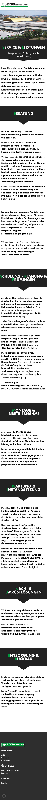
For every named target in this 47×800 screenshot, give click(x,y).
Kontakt (5, 778)
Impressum (5, 758)
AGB (3, 755)
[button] (4, 796)
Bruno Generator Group (10, 770)
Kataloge (4, 773)
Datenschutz (5, 761)
